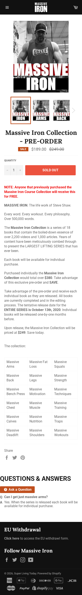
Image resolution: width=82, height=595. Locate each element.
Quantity (10, 160)
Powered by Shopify (49, 573)
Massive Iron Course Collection (27, 192)
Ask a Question (20, 490)
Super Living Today (25, 573)
